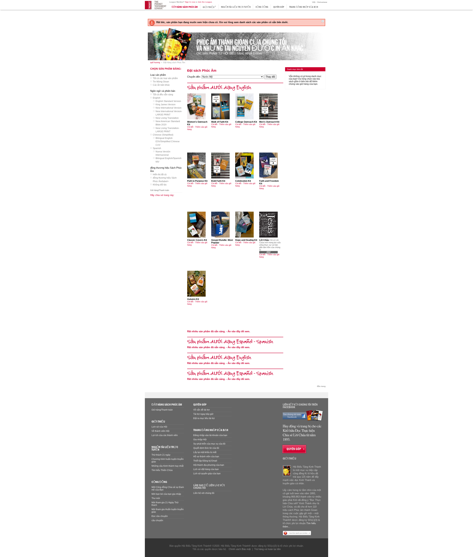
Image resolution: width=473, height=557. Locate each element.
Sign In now (190, 2)
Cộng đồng (262, 7)
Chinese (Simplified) (163, 135)
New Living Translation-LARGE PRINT (167, 130)
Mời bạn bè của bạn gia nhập (166, 494)
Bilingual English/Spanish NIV (168, 160)
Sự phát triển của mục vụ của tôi (209, 443)
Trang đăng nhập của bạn (303, 7)
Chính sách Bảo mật (240, 549)
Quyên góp (278, 7)
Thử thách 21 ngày (161, 455)
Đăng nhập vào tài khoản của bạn (210, 435)
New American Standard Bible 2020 (168, 123)
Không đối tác (160, 184)
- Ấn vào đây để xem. (218, 331)
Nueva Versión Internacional (163, 153)
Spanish (157, 148)
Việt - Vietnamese (319, 2)
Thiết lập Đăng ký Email (205, 460)
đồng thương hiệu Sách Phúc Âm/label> (165, 179)
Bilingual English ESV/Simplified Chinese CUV (168, 141)
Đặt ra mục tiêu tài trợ (204, 418)
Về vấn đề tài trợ (201, 410)
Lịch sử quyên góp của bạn (207, 473)
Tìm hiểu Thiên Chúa (162, 470)
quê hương (155, 62)
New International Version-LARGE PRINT (169, 113)
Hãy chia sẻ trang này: (162, 195)
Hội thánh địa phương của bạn (208, 465)
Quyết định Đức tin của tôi (206, 448)
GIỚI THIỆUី (209, 7)
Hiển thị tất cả (159, 174)
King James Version (166, 104)
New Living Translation (167, 118)
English (156, 98)
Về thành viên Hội (160, 431)
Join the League (205, 2)
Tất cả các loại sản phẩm (165, 78)
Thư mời (156, 498)
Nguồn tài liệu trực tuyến (236, 7)
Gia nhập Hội (200, 439)
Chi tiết (190, 127)
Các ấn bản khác (161, 85)
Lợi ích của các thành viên (165, 435)
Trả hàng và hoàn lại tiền (267, 549)
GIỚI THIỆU (158, 421)
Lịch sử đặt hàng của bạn (206, 469)
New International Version (168, 108)
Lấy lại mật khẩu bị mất (204, 452)
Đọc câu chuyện (160, 516)
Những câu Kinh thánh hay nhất (167, 466)
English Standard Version (168, 101)
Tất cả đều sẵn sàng (163, 94)
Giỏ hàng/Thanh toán (159, 190)
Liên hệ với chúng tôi (203, 493)
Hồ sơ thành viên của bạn (206, 456)
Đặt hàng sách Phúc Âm (185, 7)
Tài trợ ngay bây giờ (203, 414)
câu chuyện (157, 520)
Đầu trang (321, 386)
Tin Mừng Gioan (161, 81)
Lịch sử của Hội (159, 427)
